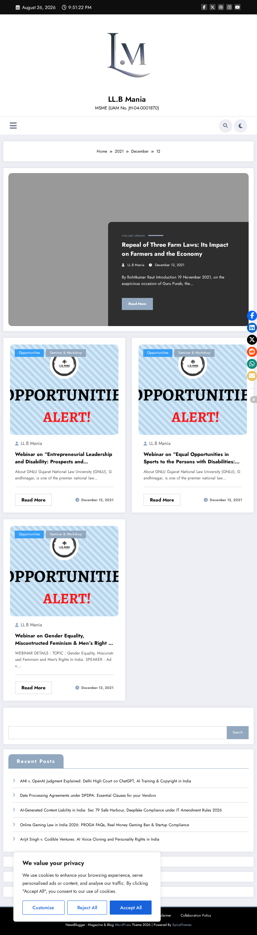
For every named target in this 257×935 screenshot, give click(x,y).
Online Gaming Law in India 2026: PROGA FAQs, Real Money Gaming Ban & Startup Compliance (104, 825)
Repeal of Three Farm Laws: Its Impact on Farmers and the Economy (175, 249)
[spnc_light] (240, 126)
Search (238, 732)
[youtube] (238, 7)
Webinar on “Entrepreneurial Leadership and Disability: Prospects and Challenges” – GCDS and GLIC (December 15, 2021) (63, 458)
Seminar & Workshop (66, 352)
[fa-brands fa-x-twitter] (212, 7)
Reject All (87, 907)
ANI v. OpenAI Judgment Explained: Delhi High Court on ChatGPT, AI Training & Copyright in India (105, 781)
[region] (87, 887)
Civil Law (127, 236)
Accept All (131, 907)
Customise (43, 907)
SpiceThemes (181, 924)
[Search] (225, 126)
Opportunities (29, 352)
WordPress (123, 924)
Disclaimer (163, 915)
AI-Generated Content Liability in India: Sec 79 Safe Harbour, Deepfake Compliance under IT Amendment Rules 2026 (121, 810)
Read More (137, 303)
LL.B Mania (127, 99)
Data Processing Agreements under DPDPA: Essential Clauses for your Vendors (88, 795)
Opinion (139, 236)
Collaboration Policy (196, 915)
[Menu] (13, 126)
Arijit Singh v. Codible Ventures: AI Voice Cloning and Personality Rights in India (89, 839)
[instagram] (229, 7)
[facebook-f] (204, 7)
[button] (252, 316)
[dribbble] (221, 7)
